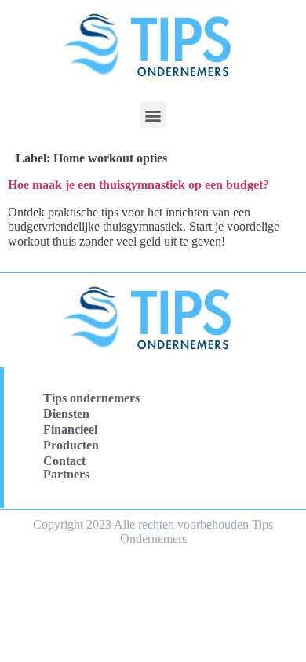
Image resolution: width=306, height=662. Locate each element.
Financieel (70, 429)
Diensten (66, 413)
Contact (64, 460)
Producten (71, 445)
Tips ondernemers (91, 398)
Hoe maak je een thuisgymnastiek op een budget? (138, 184)
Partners (66, 474)
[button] (153, 115)
